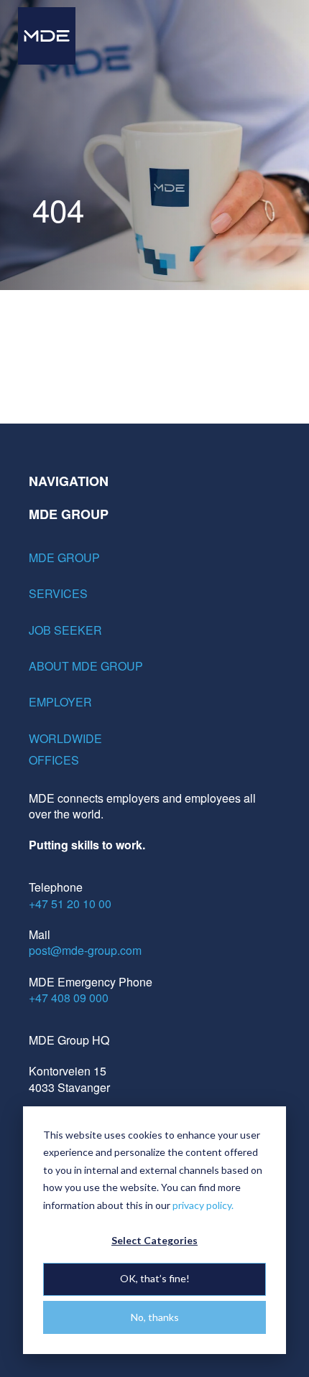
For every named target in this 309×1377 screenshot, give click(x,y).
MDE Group (64, 557)
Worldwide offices (65, 749)
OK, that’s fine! (155, 1278)
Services (58, 593)
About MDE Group (86, 666)
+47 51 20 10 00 (70, 903)
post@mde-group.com (85, 950)
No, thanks (155, 1317)
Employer (60, 702)
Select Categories (154, 1240)
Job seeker (65, 630)
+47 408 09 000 (69, 997)
